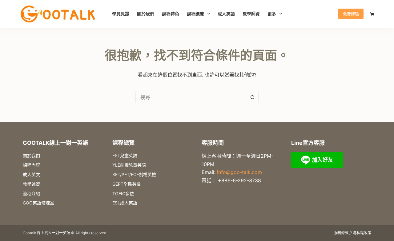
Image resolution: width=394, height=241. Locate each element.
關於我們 (145, 13)
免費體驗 (351, 13)
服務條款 (341, 233)
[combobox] (191, 97)
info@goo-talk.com (239, 172)
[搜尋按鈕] (252, 97)
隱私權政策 (362, 233)
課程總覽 (195, 13)
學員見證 (120, 13)
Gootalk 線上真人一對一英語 (46, 233)
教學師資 (251, 13)
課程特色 (170, 13)
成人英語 (226, 13)
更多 (271, 13)
